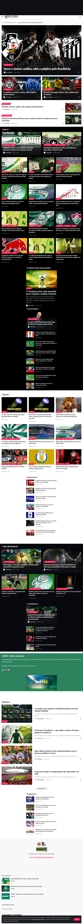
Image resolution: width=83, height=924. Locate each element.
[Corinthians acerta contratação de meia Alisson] (30, 647)
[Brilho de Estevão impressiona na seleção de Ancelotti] (30, 386)
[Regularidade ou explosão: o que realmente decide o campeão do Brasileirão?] (41, 191)
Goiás (58, 438)
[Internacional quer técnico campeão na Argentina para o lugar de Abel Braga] (30, 533)
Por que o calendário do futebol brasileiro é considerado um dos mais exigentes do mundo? (41, 176)
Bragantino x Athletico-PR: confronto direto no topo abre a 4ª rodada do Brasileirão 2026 (12, 257)
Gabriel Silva (7, 123)
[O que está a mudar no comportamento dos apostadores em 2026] (17, 775)
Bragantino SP (7, 252)
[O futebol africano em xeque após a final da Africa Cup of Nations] (30, 483)
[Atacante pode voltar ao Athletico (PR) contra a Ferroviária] (68, 457)
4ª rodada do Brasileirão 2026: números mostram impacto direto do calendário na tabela (40, 257)
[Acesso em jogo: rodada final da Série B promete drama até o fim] (41, 457)
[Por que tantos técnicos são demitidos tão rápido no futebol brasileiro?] (68, 164)
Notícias (4, 721)
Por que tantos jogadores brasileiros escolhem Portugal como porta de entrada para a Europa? (45, 629)
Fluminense (56, 144)
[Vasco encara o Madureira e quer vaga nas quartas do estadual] (30, 807)
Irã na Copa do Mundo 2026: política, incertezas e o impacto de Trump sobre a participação (46, 343)
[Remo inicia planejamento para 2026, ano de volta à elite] (41, 431)
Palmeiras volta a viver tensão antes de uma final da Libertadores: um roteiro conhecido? (41, 593)
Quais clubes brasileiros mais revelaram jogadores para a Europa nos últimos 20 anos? (56, 752)
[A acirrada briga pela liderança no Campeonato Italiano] (30, 515)
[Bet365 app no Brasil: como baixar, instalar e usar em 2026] (6, 889)
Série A (13, 144)
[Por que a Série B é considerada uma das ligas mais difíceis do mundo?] (14, 404)
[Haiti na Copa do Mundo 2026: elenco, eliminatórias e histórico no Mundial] (30, 369)
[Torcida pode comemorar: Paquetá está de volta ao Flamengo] (30, 639)
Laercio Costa (40, 738)
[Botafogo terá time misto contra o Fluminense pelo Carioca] (30, 816)
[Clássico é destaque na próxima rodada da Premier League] (30, 499)
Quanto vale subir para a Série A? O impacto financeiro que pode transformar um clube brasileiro (14, 176)
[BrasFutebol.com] (11, 17)
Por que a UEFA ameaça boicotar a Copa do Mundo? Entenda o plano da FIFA (41, 323)
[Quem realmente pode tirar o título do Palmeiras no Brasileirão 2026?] (14, 191)
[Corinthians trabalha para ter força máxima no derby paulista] (30, 799)
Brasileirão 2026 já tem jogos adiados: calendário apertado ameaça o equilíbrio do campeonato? (68, 257)
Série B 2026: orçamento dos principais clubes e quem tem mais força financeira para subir (40, 416)
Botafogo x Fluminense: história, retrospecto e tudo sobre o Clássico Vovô (60, 149)
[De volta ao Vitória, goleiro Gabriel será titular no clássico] (30, 824)
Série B (4, 411)
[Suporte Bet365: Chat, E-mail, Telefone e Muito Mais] (6, 881)
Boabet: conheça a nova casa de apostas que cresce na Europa (27, 894)
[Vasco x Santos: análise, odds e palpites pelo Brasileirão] (41, 50)
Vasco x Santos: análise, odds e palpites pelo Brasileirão (30, 22)
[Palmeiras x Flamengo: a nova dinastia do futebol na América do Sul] (14, 581)
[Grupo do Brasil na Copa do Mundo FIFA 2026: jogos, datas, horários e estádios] (30, 353)
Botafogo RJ (48, 144)
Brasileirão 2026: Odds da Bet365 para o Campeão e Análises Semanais (41, 292)
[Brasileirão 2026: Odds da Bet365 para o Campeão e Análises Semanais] (41, 279)
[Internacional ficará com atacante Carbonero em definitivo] (30, 507)
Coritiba (5, 438)
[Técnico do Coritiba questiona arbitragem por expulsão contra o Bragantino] (14, 431)
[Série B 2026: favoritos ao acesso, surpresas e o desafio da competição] (68, 404)
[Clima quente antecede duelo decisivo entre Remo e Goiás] (68, 431)
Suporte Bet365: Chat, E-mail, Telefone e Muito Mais (25, 878)
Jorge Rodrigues (40, 718)
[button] (77, 919)
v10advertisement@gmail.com (44, 857)
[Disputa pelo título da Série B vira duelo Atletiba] (14, 457)
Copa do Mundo (33, 319)
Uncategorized (12, 225)
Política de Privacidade (38, 919)
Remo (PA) (32, 438)
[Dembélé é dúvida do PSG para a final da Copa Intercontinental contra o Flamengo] (30, 523)
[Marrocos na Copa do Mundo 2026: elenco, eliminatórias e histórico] (30, 361)
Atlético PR (6, 463)
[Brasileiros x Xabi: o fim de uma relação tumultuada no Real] (30, 491)
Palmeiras (6, 144)
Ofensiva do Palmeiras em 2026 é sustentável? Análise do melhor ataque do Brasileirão (41, 230)
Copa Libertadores (9, 561)
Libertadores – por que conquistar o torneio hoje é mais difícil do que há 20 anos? (20, 566)
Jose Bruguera (9, 72)
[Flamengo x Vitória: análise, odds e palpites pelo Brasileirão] (73, 108)
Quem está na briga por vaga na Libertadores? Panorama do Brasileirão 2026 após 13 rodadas (60, 566)
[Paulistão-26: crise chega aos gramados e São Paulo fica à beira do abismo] (30, 832)
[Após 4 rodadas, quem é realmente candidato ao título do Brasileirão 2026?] (14, 218)
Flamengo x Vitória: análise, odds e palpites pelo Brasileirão (22, 107)
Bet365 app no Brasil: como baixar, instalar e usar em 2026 (26, 886)
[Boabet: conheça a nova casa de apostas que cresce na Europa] (6, 896)
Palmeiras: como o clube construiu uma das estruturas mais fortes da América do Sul (18, 149)
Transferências (7, 115)
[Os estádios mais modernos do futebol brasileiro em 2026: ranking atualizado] (17, 713)
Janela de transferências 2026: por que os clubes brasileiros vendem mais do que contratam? (41, 617)
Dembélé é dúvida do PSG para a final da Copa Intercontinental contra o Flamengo (45, 522)
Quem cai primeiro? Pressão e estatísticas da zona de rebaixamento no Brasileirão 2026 (68, 203)
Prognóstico (8, 64)
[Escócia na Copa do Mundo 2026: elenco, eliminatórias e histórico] (30, 378)
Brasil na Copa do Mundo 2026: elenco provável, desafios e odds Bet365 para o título (45, 333)
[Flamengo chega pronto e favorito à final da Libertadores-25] (68, 581)
